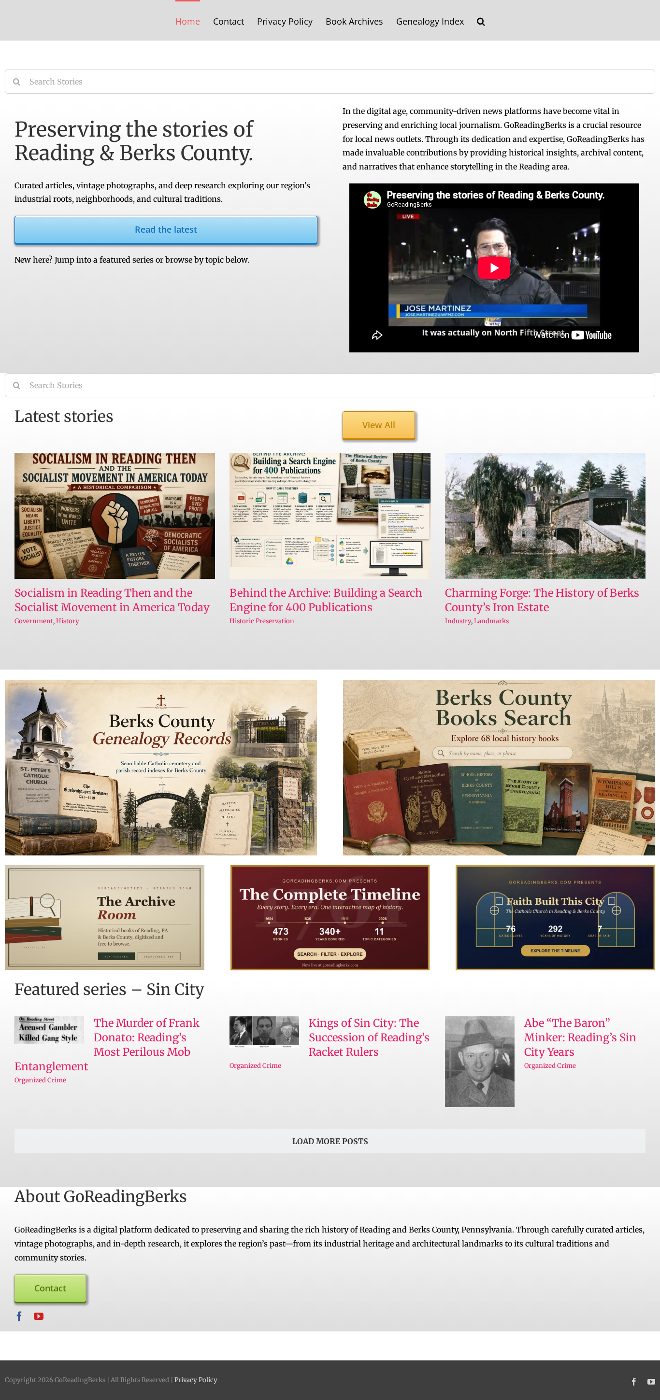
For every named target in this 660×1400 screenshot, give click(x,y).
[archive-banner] (104, 869)
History (67, 621)
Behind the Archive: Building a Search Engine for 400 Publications (326, 600)
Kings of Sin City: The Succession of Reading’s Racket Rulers (369, 1037)
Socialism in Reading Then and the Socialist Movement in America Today (112, 600)
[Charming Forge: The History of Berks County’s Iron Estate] (545, 516)
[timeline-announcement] (330, 869)
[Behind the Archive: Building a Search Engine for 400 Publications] (330, 516)
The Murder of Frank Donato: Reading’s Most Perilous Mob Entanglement (107, 1044)
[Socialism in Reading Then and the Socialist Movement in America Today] (114, 516)
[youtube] (38, 1316)
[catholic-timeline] (555, 869)
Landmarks (491, 621)
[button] (472, 20)
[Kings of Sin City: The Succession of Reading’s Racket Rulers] (264, 1032)
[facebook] (19, 1316)
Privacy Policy (195, 1380)
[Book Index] (499, 683)
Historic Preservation (262, 621)
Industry (458, 621)
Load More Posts (330, 1141)
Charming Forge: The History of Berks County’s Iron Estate (542, 600)
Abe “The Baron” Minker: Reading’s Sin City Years (580, 1037)
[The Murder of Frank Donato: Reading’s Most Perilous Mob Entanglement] (49, 1030)
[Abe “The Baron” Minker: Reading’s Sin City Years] (480, 1061)
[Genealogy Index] (161, 683)
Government (33, 621)
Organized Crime (40, 1080)
